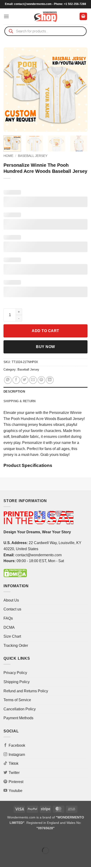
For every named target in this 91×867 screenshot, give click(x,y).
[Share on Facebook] (16, 380)
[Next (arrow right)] (18, 858)
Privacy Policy (15, 673)
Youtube (15, 791)
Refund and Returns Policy (26, 691)
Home (8, 156)
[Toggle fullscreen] (18, 839)
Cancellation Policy (20, 709)
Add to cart (45, 331)
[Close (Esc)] (45, 839)
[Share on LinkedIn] (50, 380)
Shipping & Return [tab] (19, 401)
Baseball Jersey (32, 156)
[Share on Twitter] (24, 380)
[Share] (31, 839)
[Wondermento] (45, 16)
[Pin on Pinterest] (41, 380)
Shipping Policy (17, 682)
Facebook (17, 745)
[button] (6, 16)
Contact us (12, 609)
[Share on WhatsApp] (8, 380)
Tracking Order (16, 645)
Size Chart (12, 636)
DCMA (9, 627)
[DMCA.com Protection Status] (15, 573)
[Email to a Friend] (33, 380)
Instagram (17, 755)
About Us (11, 600)
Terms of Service (17, 700)
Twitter (14, 773)
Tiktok (13, 763)
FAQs (8, 618)
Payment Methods (18, 718)
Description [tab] (14, 391)
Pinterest (16, 782)
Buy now (45, 347)
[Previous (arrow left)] (4, 858)
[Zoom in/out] (4, 839)
